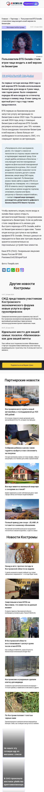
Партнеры (14, 19)
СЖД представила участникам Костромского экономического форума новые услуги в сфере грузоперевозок (22, 305)
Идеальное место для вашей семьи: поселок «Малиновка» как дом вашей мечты (21, 335)
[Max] (22, 270)
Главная (5, 19)
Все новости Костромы (15, 27)
